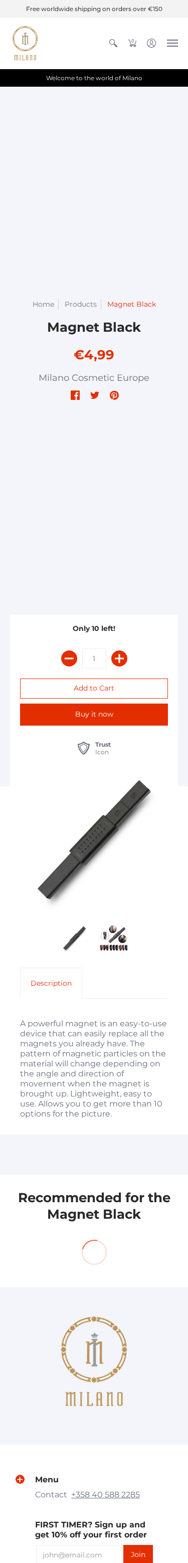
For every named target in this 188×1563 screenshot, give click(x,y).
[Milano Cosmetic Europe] (25, 43)
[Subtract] (69, 658)
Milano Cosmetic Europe (94, 377)
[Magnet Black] (74, 938)
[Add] (119, 658)
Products (81, 304)
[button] (113, 43)
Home (43, 304)
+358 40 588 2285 (105, 1494)
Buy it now (94, 714)
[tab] (51, 983)
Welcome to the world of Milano (94, 78)
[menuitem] (113, 43)
